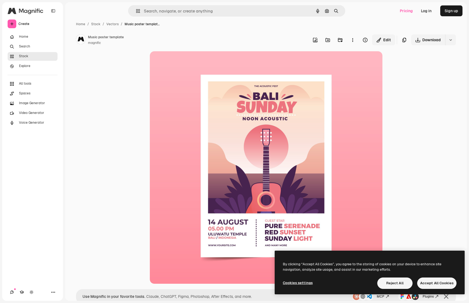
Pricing (406, 10)
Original (184, 61)
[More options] (352, 39)
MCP (380, 296)
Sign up (451, 10)
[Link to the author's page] (81, 40)
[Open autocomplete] (135, 11)
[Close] (446, 296)
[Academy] (21, 292)
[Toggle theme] (31, 292)
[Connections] (12, 292)
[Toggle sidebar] (53, 11)
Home (80, 24)
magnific (94, 43)
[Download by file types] (450, 39)
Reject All (395, 283)
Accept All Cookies (437, 283)
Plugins (428, 296)
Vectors (112, 24)
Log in (426, 10)
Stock (95, 24)
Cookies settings (298, 282)
